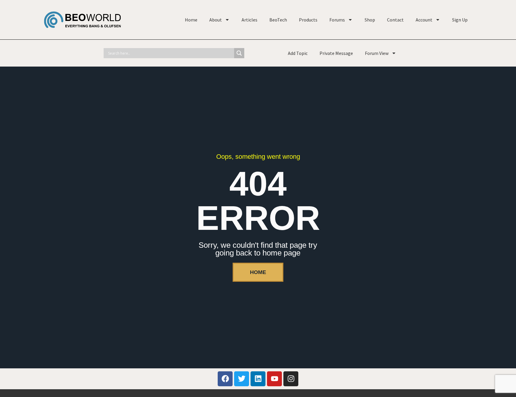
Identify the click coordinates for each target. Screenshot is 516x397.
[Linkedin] (258, 378)
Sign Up (460, 20)
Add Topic (298, 53)
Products (308, 20)
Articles (249, 20)
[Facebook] (225, 378)
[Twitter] (241, 378)
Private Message (336, 53)
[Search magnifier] (239, 53)
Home (191, 20)
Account (424, 20)
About (215, 20)
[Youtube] (274, 378)
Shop (370, 20)
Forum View (376, 53)
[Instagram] (290, 378)
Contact (395, 20)
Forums (337, 20)
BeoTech (278, 20)
